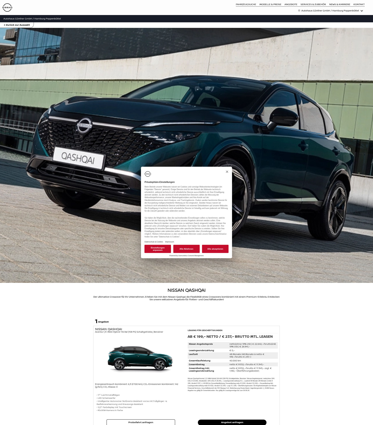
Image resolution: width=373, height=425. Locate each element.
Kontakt (359, 4)
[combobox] (332, 11)
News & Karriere (339, 4)
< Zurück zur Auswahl (17, 25)
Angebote (291, 4)
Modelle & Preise (270, 4)
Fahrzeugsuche (246, 4)
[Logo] (7, 7)
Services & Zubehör (313, 4)
